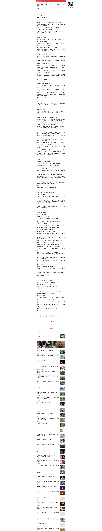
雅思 (43, 171)
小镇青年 (39, 229)
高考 (39, 87)
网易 (37, 1)
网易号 (41, 1)
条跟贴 (50, 328)
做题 (59, 70)
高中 (45, 99)
